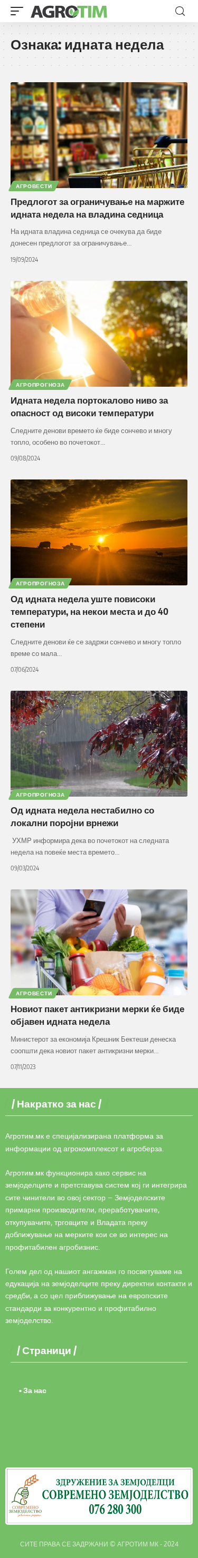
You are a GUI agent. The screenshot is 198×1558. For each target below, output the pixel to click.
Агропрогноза (40, 384)
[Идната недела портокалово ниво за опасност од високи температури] (99, 334)
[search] (180, 11)
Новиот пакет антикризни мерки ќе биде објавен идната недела (97, 1015)
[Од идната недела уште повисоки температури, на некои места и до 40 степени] (99, 532)
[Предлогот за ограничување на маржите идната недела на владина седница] (99, 135)
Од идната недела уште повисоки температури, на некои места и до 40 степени (89, 611)
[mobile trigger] (20, 11)
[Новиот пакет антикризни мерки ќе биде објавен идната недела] (99, 942)
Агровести (34, 186)
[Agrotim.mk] (69, 11)
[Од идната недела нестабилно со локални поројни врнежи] (99, 744)
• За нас (32, 1390)
